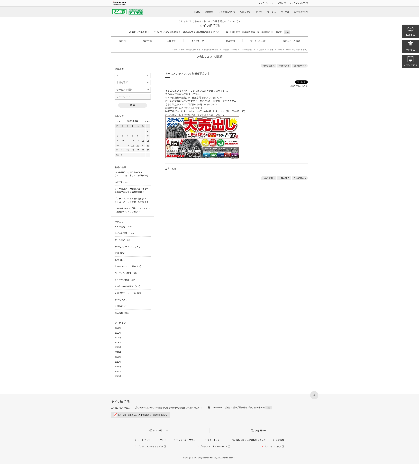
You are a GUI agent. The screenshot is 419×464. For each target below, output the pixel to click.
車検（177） (121, 259)
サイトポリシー (214, 439)
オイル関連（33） (123, 239)
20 (138, 145)
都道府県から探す (211, 49)
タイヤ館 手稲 (210, 25)
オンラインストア (297, 3)
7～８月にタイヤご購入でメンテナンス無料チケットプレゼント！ (132, 210)
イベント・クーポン (200, 40)
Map (287, 32)
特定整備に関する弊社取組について (249, 439)
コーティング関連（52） (126, 273)
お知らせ (171, 40)
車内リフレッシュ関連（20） (128, 266)
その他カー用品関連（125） (128, 286)
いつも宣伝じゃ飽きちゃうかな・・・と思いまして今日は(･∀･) (131, 174)
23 (117, 150)
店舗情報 (147, 40)
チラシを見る (410, 64)
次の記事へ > (300, 65)
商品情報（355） (123, 312)
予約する (410, 49)
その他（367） (122, 299)
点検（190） (121, 253)
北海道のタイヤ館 (229, 49)
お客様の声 (299, 11)
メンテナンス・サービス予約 (271, 3)
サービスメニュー (258, 40)
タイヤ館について (226, 11)
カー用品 (285, 11)
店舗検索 (209, 11)
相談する (410, 34)
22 (148, 145)
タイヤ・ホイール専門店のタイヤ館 (186, 49)
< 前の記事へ (268, 65)
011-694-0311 (140, 32)
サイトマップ (143, 439)
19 (132, 145)
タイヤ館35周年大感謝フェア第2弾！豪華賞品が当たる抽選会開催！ (132, 190)
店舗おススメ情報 (291, 40)
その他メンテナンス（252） (128, 246)
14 (143, 140)
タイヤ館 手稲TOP (247, 49)
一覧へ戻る (284, 65)
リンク (163, 439)
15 (148, 140)
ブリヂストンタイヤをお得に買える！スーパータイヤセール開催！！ (132, 200)
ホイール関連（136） (125, 233)
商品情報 (230, 40)
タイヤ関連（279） (124, 226)
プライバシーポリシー (186, 439)
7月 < (117, 121)
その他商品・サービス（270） (129, 292)
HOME (197, 11)
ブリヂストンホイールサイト (213, 446)
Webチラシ (245, 11)
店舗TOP (123, 40)
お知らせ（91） (122, 306)
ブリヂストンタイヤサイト (150, 446)
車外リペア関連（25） (125, 279)
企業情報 (279, 439)
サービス (271, 11)
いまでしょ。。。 (122, 182)
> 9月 (147, 121)
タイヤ (259, 11)
